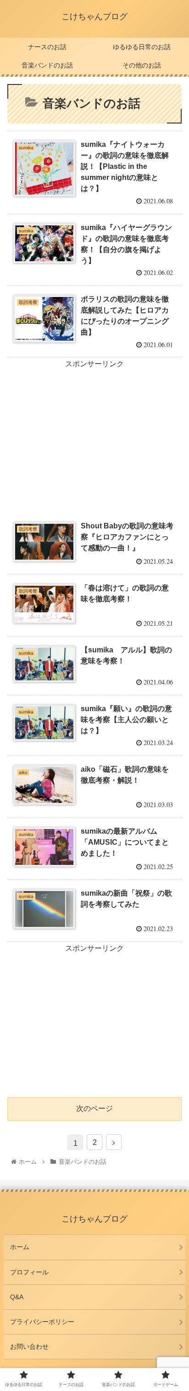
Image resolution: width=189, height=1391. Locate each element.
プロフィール (29, 1272)
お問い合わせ (29, 1346)
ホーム (19, 1247)
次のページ (94, 1108)
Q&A (16, 1297)
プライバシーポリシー (42, 1321)
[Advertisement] (94, 435)
